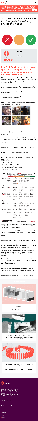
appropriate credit (12, 394)
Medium (3, 418)
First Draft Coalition (12, 145)
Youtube (3, 415)
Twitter (3, 414)
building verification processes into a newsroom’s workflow (13, 252)
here (20, 244)
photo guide (17, 247)
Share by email (12, 60)
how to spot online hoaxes (25, 253)
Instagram (4, 412)
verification (22, 56)
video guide (23, 247)
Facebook (4, 410)
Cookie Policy (29, 10)
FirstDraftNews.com (30, 260)
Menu (35, 2)
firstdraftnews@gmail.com (6, 400)
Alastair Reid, (19, 52)
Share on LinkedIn (9, 60)
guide (18, 56)
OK (34, 10)
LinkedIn (3, 417)
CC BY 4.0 (3, 393)
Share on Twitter (7, 60)
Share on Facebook (5, 60)
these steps (29, 245)
